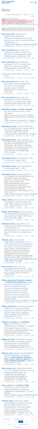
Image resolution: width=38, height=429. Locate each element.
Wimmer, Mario (8, 401)
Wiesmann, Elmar (8, 224)
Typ (13, 18)
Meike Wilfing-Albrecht (16, 282)
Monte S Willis (23, 385)
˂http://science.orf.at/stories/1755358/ (20, 134)
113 (21, 421)
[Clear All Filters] (20, 23)
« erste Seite (6, 419)
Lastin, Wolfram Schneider (14, 361)
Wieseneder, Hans (9, 140)
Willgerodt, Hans (8, 339)
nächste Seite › (23, 424)
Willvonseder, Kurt (9, 368)
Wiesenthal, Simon (9, 158)
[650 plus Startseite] (19, 2)
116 (9, 424)
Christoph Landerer (24, 280)
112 (15, 421)
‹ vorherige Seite (18, 419)
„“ (19, 38)
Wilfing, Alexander (9, 280)
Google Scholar (10, 46)
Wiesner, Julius (7, 240)
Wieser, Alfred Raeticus (11, 212)
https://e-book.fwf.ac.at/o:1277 (17, 315)
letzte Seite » (18, 427)
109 (32, 419)
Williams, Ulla (7, 353)
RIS (33, 17)
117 (14, 424)
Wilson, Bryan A (8, 385)
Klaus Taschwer (26, 109)
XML (32, 14)
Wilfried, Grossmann (10, 322)
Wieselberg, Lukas (9, 109)
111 (9, 421)
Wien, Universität (8, 34)
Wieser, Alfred (7, 200)
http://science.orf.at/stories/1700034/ (20, 121)
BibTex (26, 14)
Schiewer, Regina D (22, 359)
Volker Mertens (17, 357)
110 (4, 421)
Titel (9, 18)
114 (26, 421)
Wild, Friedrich (7, 267)
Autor (4, 18)
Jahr (16, 18)
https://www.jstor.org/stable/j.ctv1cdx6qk (21, 301)
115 (32, 421)
